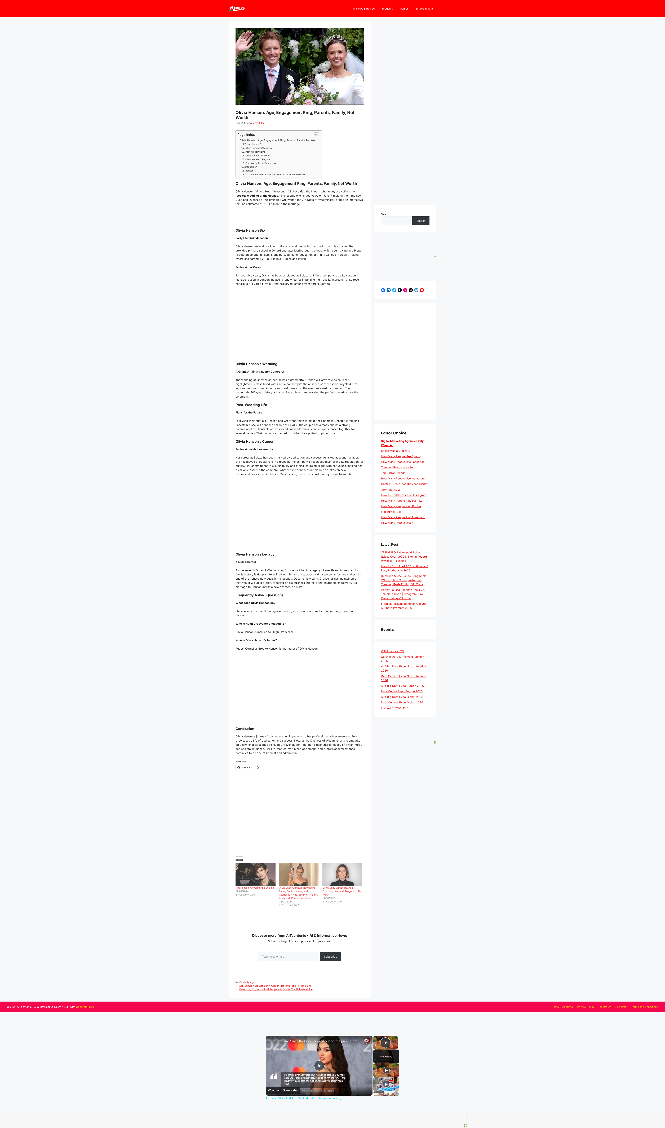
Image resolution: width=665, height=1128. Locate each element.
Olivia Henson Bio (254, 144)
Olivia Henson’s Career (258, 155)
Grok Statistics (390, 489)
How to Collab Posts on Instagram (403, 495)
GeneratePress (85, 1006)
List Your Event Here (394, 708)
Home (555, 1006)
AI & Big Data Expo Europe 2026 (402, 686)
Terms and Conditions (644, 1006)
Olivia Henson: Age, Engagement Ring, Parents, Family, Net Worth (279, 140)
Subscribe (330, 956)
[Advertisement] (405, 361)
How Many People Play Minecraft (403, 517)
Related (249, 170)
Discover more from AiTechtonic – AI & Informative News (275, 174)
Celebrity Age (246, 982)
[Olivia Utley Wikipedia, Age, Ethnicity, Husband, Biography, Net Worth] (342, 874)
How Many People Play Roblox (401, 506)
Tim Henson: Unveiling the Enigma (255, 887)
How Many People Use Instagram (403, 478)
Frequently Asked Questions (260, 163)
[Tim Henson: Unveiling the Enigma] (256, 874)
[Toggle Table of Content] (314, 135)
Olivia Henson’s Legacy (257, 159)
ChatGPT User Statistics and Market (404, 484)
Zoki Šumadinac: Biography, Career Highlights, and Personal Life (275, 985)
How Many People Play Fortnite (402, 500)
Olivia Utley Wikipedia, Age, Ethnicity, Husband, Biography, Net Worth (342, 891)
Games (404, 8)
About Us (568, 1006)
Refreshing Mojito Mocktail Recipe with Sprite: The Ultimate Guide (276, 989)
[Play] (386, 1070)
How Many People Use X (397, 523)
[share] (365, 1040)
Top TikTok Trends (393, 473)
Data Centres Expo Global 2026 (402, 702)
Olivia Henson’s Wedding (258, 148)
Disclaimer (621, 1006)
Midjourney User (392, 511)
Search (385, 214)
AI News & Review (364, 8)
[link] (271, 1041)
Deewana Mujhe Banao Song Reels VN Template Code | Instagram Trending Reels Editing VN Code (403, 580)
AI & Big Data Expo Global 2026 (402, 697)
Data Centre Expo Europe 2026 (402, 691)
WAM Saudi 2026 (392, 651)
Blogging (387, 8)
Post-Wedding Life (255, 151)
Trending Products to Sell (397, 467)
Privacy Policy (585, 1006)
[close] (465, 1114)
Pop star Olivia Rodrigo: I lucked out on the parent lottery (319, 1041)
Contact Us (604, 1006)
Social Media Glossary (395, 450)
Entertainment (424, 8)
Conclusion (251, 166)
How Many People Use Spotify (401, 456)
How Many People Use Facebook (403, 462)
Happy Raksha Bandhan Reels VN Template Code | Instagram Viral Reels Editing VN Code (403, 594)
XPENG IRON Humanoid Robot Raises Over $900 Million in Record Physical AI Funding (404, 556)
